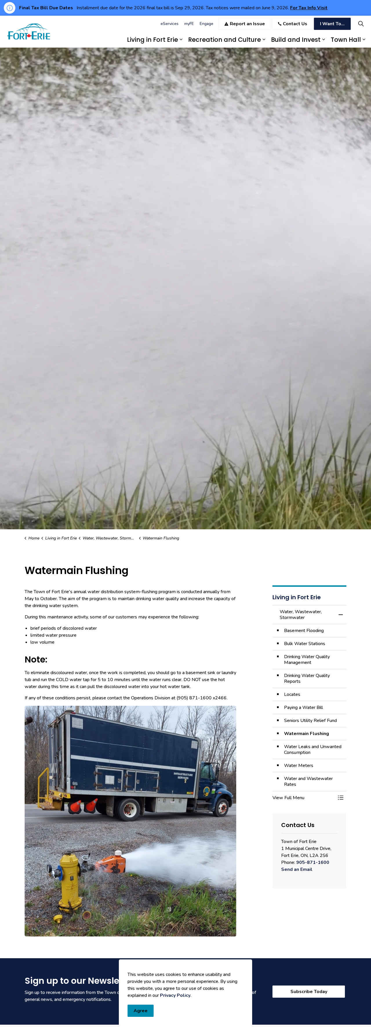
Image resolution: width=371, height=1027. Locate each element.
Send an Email (296, 869)
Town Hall (346, 39)
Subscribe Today (308, 991)
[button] (303, 797)
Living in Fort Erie (152, 39)
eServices (170, 23)
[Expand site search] (361, 24)
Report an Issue (247, 24)
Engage (206, 23)
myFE (189, 23)
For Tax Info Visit (309, 8)
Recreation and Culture (224, 39)
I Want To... (332, 24)
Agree (141, 1011)
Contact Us (295, 24)
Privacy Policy (175, 995)
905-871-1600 (312, 862)
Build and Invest (296, 39)
